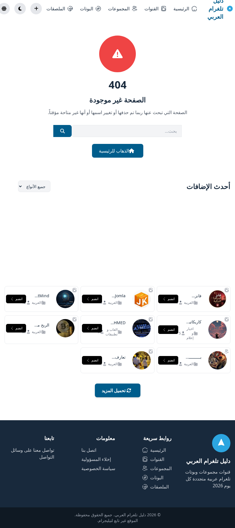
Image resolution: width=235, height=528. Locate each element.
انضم (171, 298)
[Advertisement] (117, 239)
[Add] (36, 8)
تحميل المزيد (114, 390)
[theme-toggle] (20, 8)
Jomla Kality (120, 298)
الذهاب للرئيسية (114, 151)
